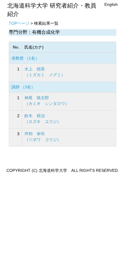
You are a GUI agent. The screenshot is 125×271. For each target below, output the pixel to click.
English (111, 4)
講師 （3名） (23, 87)
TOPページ (19, 23)
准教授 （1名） (25, 58)
